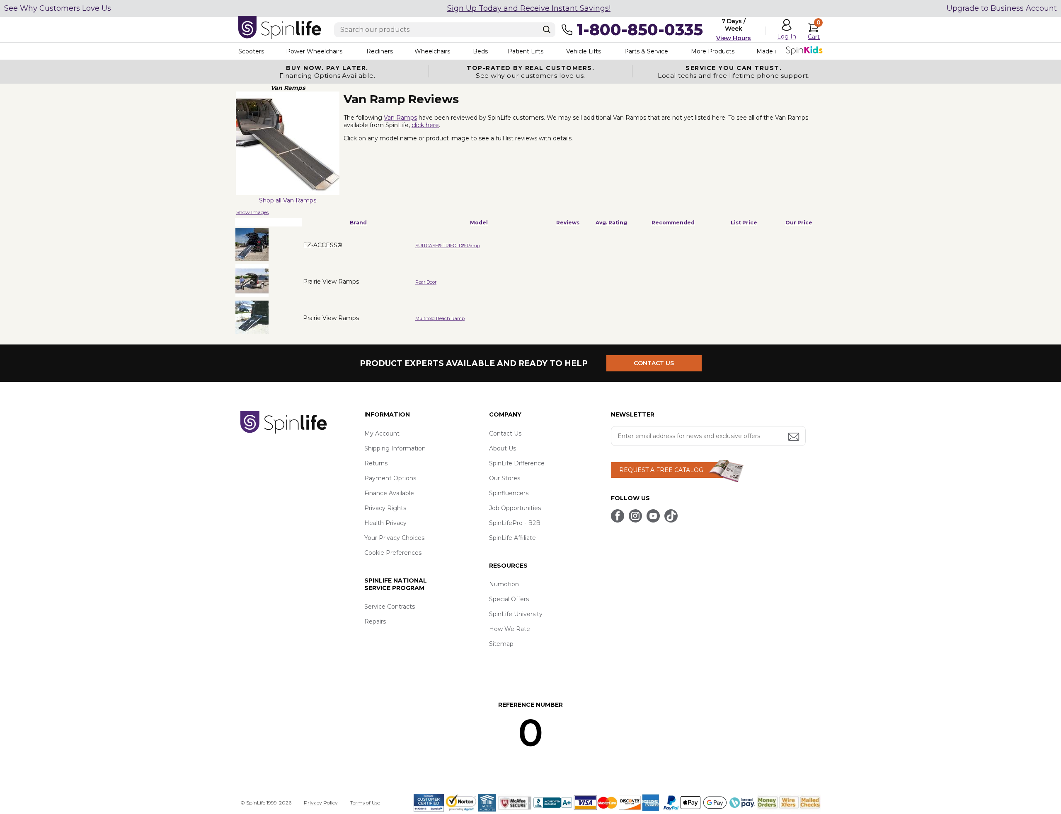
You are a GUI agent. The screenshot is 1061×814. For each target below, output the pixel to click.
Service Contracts (389, 606)
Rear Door (425, 282)
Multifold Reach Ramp (440, 318)
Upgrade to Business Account (1002, 8)
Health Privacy (385, 523)
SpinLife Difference (517, 463)
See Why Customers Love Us (57, 8)
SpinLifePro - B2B (514, 523)
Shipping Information (395, 448)
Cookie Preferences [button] (392, 552)
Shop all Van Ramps (287, 200)
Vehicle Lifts (583, 51)
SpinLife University (516, 614)
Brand (358, 222)
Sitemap (501, 644)
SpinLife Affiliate (512, 538)
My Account (382, 433)
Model (479, 222)
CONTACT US (654, 363)
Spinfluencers (508, 493)
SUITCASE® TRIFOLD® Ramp (447, 245)
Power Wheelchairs (314, 51)
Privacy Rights (385, 508)
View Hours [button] (733, 38)
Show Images (252, 212)
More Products (712, 51)
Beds (480, 51)
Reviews (567, 222)
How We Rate (509, 629)
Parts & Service (646, 51)
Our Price (798, 222)
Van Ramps (400, 117)
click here (425, 125)
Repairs (375, 621)
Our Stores (504, 478)
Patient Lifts (525, 51)
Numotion (504, 584)
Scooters (251, 51)
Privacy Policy (321, 803)
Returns (376, 463)
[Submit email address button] (794, 437)
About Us (502, 448)
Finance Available (389, 493)
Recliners (379, 51)
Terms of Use (365, 803)
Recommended (673, 222)
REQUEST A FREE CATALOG (661, 470)
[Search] (546, 29)
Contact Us (505, 433)
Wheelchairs (432, 51)
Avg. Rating (611, 222)
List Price (744, 222)
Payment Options (390, 478)
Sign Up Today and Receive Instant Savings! (528, 8)
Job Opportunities (515, 508)
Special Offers (509, 599)
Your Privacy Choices (394, 538)
